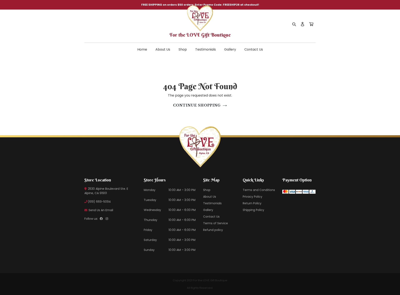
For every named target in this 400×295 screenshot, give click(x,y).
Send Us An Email (100, 210)
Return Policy (252, 203)
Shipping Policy (253, 210)
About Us (162, 49)
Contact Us (253, 49)
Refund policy (213, 230)
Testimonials (205, 49)
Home (142, 49)
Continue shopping (197, 105)
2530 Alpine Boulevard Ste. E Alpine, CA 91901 (106, 191)
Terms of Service (215, 223)
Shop (183, 49)
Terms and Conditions (259, 190)
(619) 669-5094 (99, 202)
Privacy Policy (252, 197)
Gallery (230, 49)
